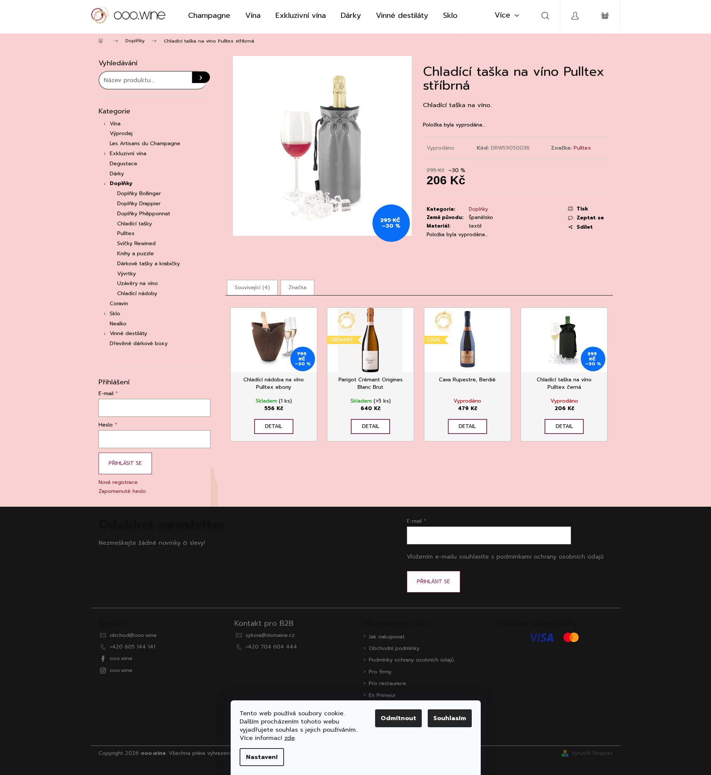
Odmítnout (398, 718)
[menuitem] (209, 15)
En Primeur (382, 695)
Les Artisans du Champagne (145, 143)
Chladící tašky (134, 224)
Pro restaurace (387, 683)
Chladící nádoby (137, 293)
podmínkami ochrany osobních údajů (550, 556)
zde (289, 738)
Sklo (115, 314)
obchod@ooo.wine (133, 635)
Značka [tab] (297, 287)
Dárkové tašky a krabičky (148, 264)
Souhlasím (449, 718)
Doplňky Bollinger (139, 193)
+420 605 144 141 (132, 647)
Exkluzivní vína (128, 153)
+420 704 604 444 (271, 646)
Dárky (117, 174)
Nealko (118, 324)
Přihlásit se (125, 463)
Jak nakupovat (387, 637)
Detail (273, 426)
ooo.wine (121, 658)
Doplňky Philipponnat (143, 214)
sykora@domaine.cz (270, 635)
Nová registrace (118, 482)
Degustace (123, 164)
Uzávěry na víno (137, 283)
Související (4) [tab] (252, 287)
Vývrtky (126, 274)
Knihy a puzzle (135, 253)
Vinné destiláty (128, 333)
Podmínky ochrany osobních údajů (411, 660)
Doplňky (121, 183)
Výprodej (121, 133)
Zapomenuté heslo (122, 491)
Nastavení (262, 757)
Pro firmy (380, 672)
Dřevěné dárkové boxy (139, 343)
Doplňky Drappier (138, 203)
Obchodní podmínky (394, 648)
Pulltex (126, 233)
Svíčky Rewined (136, 243)
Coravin (119, 303)
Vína (115, 124)
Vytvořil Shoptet (592, 753)
